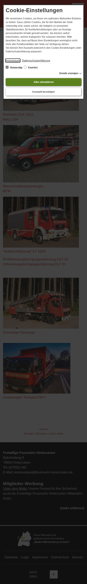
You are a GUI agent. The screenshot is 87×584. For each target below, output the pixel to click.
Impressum (13, 60)
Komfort (33, 67)
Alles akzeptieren (44, 82)
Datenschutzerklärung (36, 60)
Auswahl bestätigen (43, 91)
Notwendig (16, 67)
